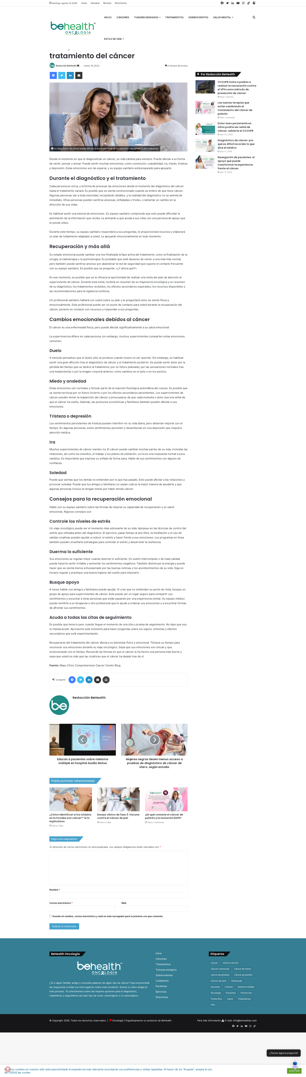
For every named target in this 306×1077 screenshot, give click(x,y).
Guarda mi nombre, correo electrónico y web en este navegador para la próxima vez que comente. (107, 916)
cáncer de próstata (220, 974)
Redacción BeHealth (66, 65)
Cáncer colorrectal (220, 968)
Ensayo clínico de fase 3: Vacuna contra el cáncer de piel (118, 816)
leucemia (215, 986)
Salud (230, 998)
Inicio (84, 3)
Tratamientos (174, 17)
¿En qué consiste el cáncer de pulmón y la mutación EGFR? (164, 816)
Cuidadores (162, 980)
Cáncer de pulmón (243, 974)
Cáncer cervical (230, 962)
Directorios (121, 3)
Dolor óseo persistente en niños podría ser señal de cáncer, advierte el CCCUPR (235, 127)
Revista (107, 3)
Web (123, 903)
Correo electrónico (61, 903)
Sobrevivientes (198, 17)
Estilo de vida (113, 38)
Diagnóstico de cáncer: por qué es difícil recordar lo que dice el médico (236, 144)
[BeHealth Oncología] (73, 28)
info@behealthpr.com (245, 1020)
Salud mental (222, 17)
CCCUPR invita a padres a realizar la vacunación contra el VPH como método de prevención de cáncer (237, 87)
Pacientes (161, 986)
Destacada (236, 980)
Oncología (216, 992)
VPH (213, 1004)
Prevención (246, 992)
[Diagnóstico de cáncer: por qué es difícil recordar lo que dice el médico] (205, 145)
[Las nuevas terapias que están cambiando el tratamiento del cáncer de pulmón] (205, 107)
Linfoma (229, 986)
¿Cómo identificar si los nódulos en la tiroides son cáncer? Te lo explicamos (70, 818)
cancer (214, 962)
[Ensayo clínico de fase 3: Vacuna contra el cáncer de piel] (118, 799)
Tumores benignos (146, 17)
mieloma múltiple (246, 986)
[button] (295, 1065)
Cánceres (123, 17)
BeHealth (167, 1020)
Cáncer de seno (218, 980)
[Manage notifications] (8, 1069)
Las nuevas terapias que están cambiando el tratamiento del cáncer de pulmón (235, 108)
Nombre (54, 889)
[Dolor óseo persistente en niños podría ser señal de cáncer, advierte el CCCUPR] (205, 128)
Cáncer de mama (242, 968)
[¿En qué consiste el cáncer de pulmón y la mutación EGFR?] (166, 799)
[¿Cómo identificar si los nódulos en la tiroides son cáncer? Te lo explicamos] (70, 799)
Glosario (95, 3)
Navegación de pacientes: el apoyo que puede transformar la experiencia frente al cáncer (236, 162)
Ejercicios (161, 991)
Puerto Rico (216, 998)
